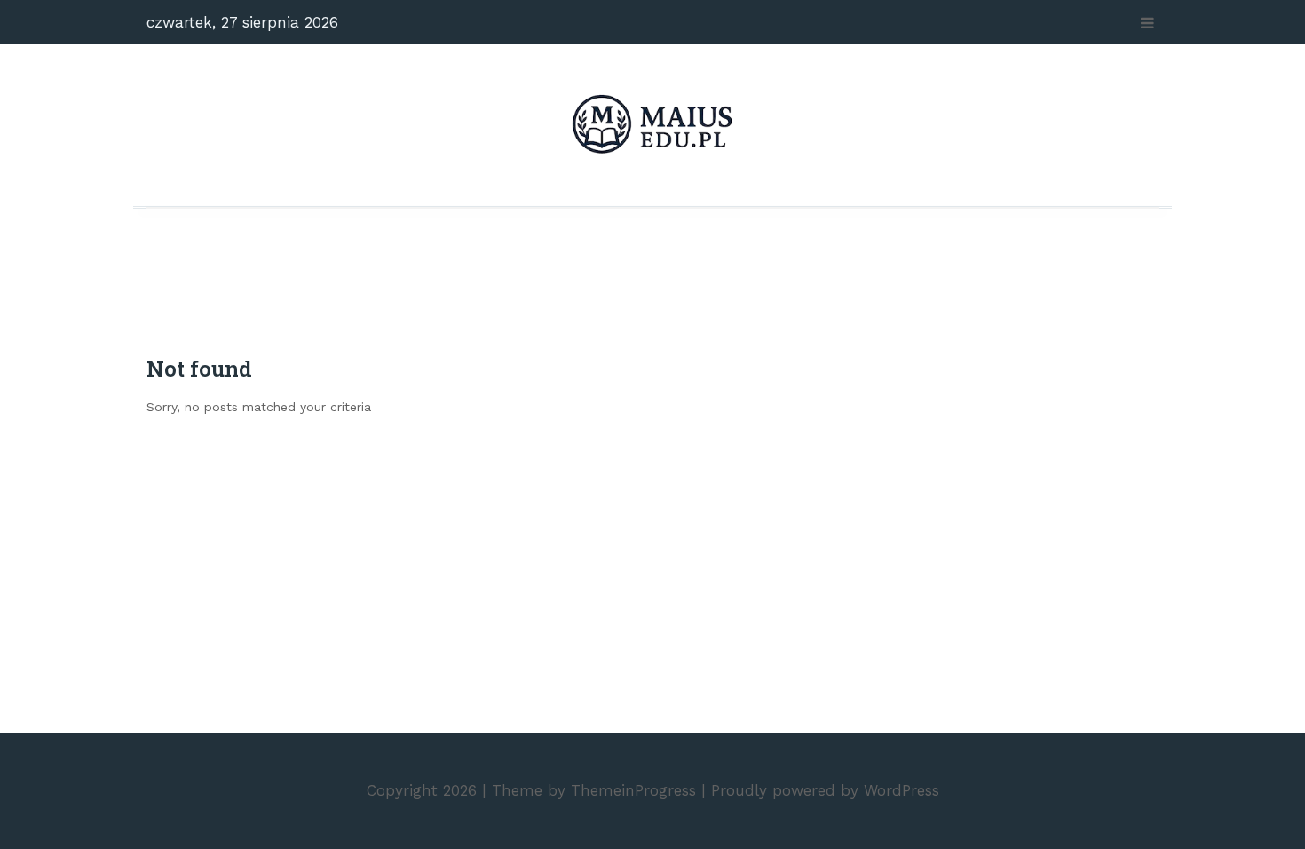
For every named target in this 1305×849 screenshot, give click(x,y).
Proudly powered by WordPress (825, 790)
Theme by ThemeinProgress (594, 790)
